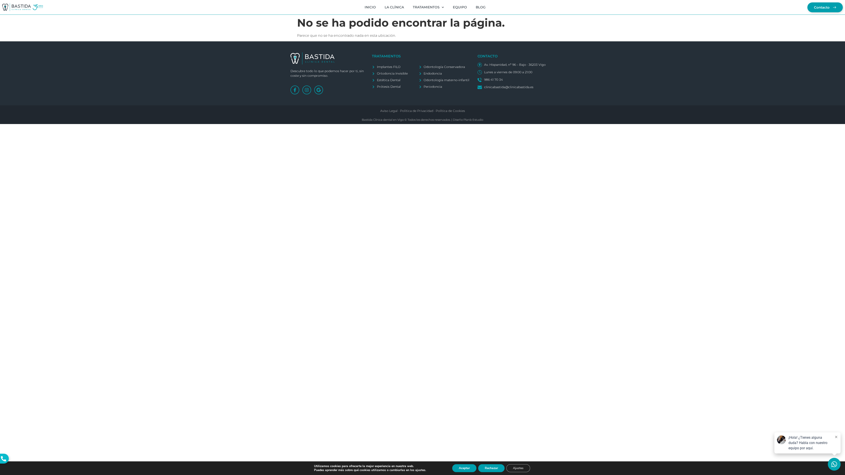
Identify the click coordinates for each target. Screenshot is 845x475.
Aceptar (464, 468)
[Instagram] (306, 90)
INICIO (370, 7)
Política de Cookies (450, 111)
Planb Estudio (473, 119)
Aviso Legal (389, 111)
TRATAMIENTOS (426, 7)
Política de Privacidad (416, 111)
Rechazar (491, 468)
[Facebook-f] (294, 90)
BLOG (481, 7)
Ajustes (518, 468)
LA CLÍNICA (394, 7)
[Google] (318, 90)
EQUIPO (460, 7)
